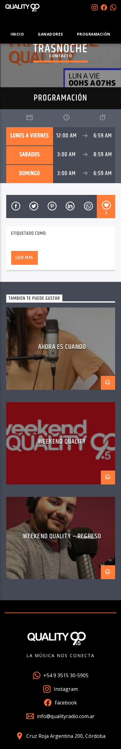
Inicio (17, 34)
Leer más (24, 257)
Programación (93, 34)
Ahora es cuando (62, 347)
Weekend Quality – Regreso (62, 536)
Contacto (60, 55)
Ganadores (50, 34)
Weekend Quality (62, 441)
